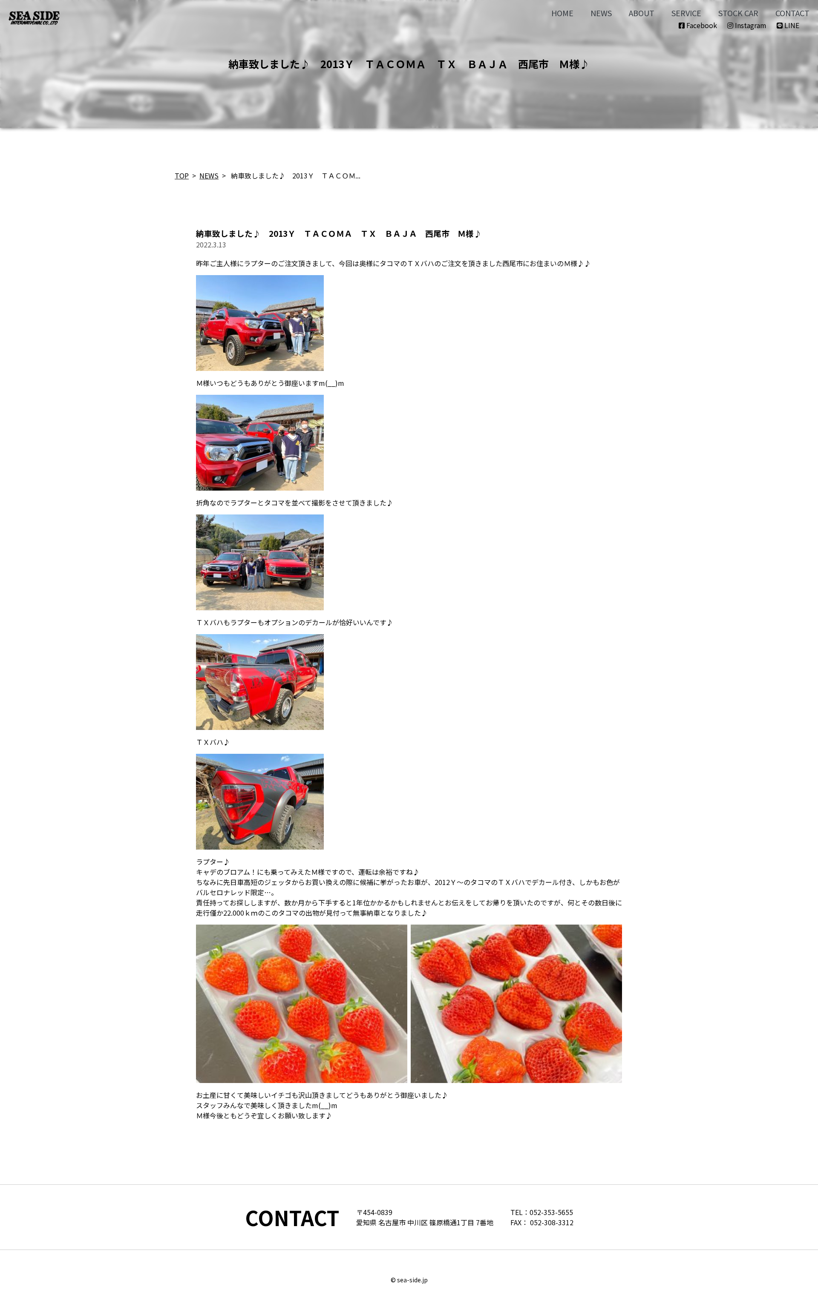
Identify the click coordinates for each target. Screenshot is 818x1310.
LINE (791, 25)
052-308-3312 (551, 1222)
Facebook (701, 25)
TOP (182, 175)
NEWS (601, 12)
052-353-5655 (551, 1212)
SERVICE (686, 12)
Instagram (749, 25)
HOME (562, 12)
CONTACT (792, 12)
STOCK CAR (738, 12)
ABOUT (641, 12)
